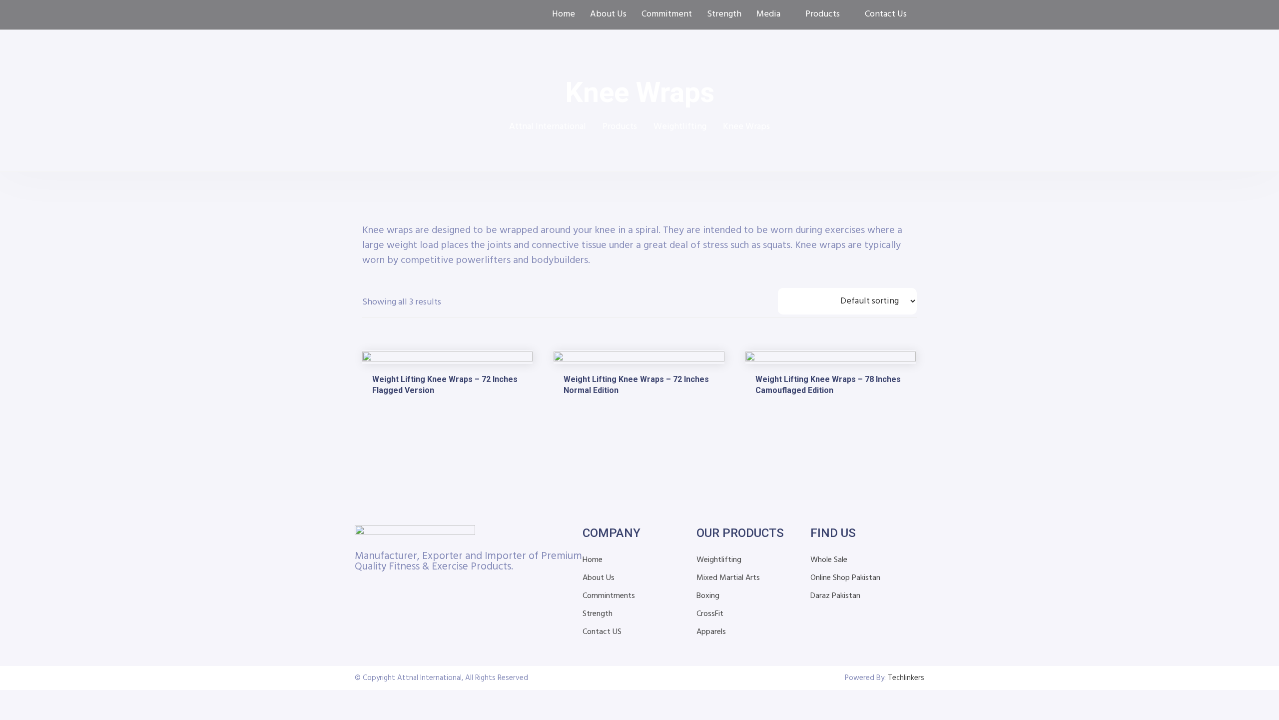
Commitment (666, 15)
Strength (724, 15)
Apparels (711, 632)
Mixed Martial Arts (728, 578)
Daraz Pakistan (835, 596)
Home (563, 15)
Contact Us (886, 15)
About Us (608, 15)
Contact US (602, 632)
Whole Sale (828, 560)
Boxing (707, 596)
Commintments (609, 596)
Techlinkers (906, 678)
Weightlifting (718, 560)
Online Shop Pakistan (845, 578)
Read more (388, 413)
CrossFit (709, 614)
